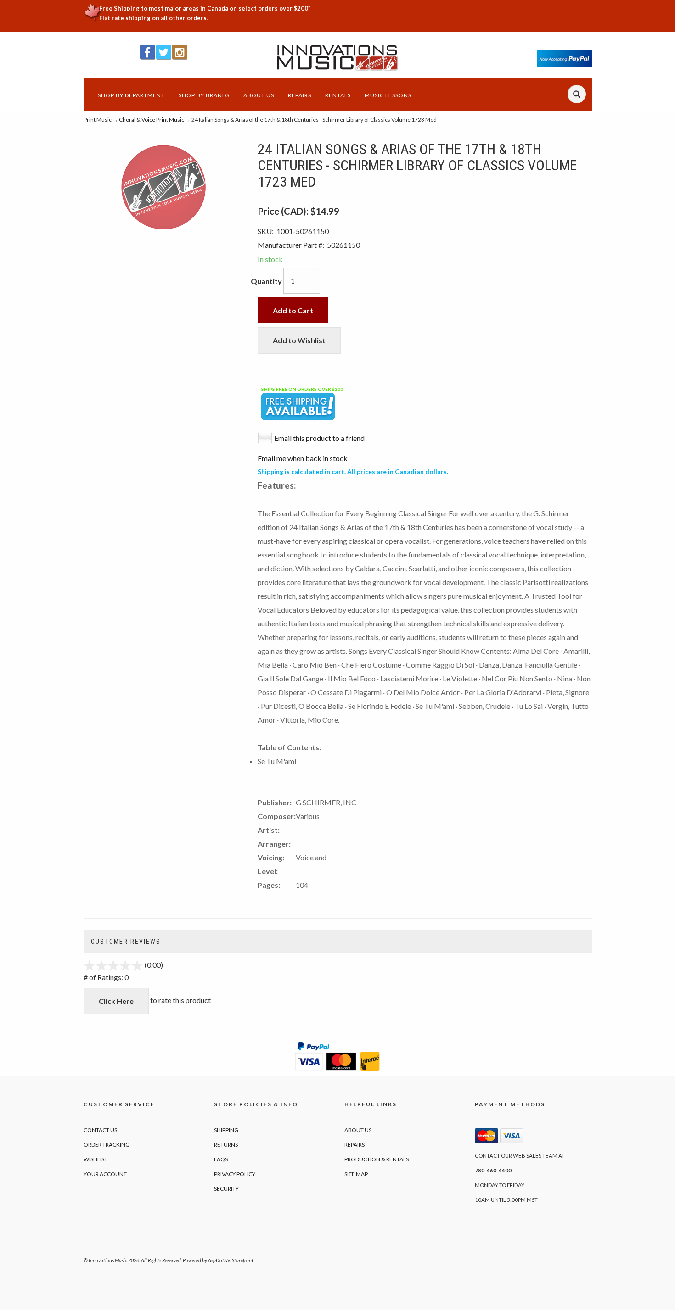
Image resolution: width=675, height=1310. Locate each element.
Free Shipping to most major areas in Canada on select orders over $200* (204, 8)
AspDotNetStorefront (230, 1260)
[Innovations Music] (338, 58)
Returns (226, 1144)
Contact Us (100, 1129)
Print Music (98, 119)
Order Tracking (106, 1144)
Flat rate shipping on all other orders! (154, 18)
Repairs (299, 95)
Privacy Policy (234, 1174)
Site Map (356, 1174)
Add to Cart (293, 310)
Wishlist (95, 1159)
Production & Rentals (376, 1159)
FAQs (221, 1159)
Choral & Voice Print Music (151, 119)
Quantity (266, 281)
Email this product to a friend (319, 438)
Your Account (105, 1174)
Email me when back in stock (303, 458)
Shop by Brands (204, 95)
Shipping (226, 1129)
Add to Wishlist (299, 340)
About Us (258, 95)
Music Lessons (388, 95)
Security (226, 1188)
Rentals (338, 95)
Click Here (116, 1001)
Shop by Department (131, 95)
